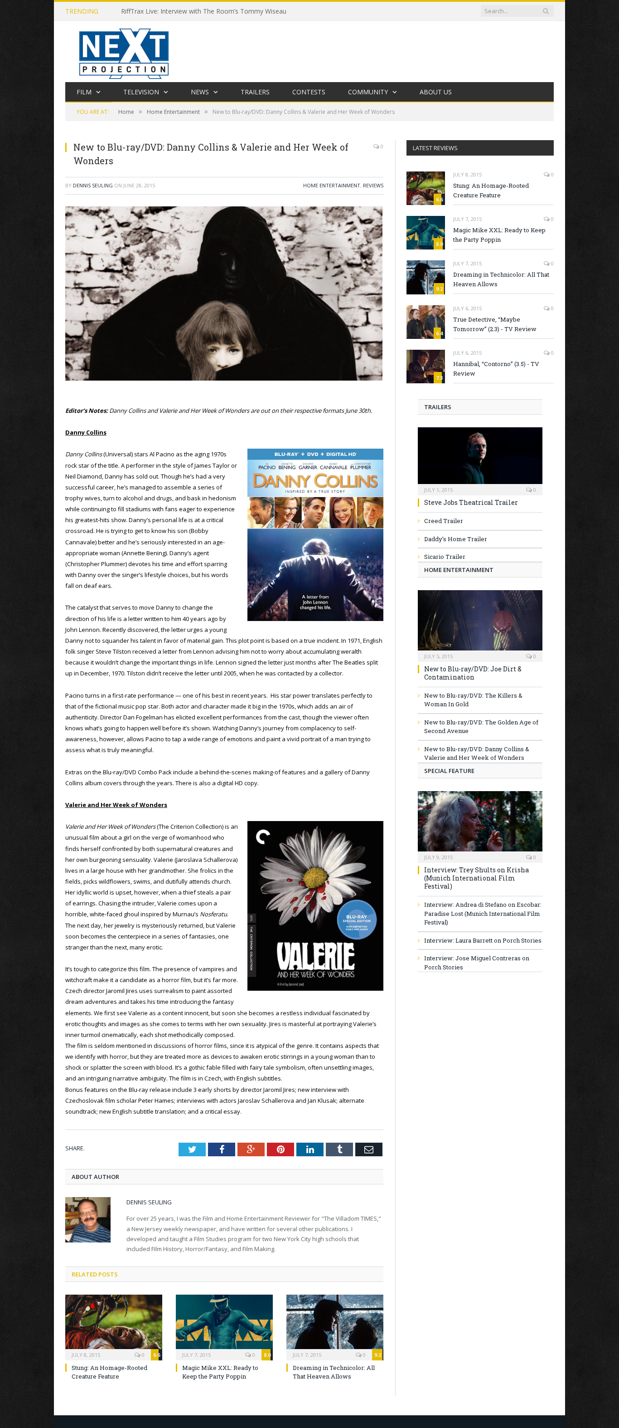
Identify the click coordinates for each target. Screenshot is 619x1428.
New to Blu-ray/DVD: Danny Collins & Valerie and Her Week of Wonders (476, 753)
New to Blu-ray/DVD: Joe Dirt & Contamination (473, 673)
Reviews (373, 185)
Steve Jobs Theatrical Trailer (471, 502)
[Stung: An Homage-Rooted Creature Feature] (113, 1326)
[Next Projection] (124, 51)
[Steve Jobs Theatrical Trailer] (480, 458)
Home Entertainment (331, 185)
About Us (436, 92)
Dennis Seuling (93, 185)
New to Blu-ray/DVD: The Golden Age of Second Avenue (481, 726)
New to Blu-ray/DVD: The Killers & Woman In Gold (473, 700)
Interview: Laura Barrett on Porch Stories (483, 940)
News (200, 92)
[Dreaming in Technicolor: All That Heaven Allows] (334, 1326)
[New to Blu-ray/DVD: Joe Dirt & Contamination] (480, 623)
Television (141, 92)
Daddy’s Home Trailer (455, 539)
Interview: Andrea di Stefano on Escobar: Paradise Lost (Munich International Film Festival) (483, 913)
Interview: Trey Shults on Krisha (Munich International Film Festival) (476, 878)
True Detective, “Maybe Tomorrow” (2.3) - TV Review (495, 324)
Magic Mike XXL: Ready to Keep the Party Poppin (220, 1372)
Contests (308, 92)
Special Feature (449, 771)
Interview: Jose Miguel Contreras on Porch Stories (476, 962)
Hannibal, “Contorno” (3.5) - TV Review (496, 368)
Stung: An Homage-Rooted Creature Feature (109, 1372)
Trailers (255, 92)
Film (84, 92)
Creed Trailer (443, 521)
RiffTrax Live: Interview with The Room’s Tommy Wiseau (203, 11)
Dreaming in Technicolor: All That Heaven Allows (334, 1372)
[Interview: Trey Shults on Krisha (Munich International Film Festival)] (480, 824)
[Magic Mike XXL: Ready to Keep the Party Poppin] (224, 1326)
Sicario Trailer (444, 557)
